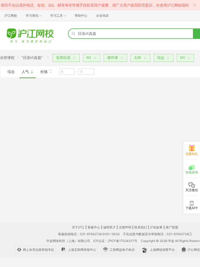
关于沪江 (78, 227)
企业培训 (102, 15)
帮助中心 (81, 15)
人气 (26, 71)
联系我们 (140, 227)
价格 (44, 71)
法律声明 (125, 227)
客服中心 (94, 227)
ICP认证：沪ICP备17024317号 (115, 241)
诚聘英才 (109, 227)
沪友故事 (156, 227)
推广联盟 (172, 227)
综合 (11, 71)
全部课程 (7, 57)
